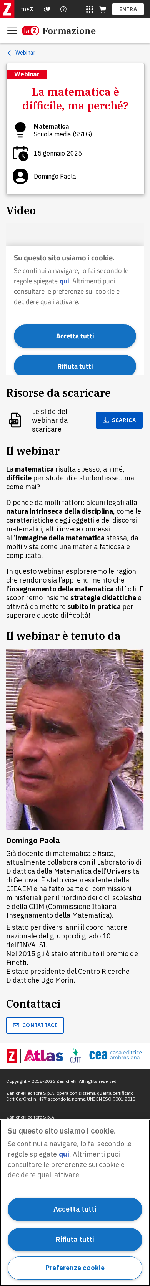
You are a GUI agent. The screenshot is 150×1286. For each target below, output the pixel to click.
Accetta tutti (75, 1209)
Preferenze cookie (75, 1267)
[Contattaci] (63, 9)
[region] (75, 1202)
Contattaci (39, 1025)
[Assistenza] (47, 9)
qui (64, 1154)
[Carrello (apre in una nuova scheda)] (102, 9)
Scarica (124, 420)
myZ (27, 9)
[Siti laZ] (89, 9)
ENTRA (128, 9)
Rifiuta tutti (75, 1239)
